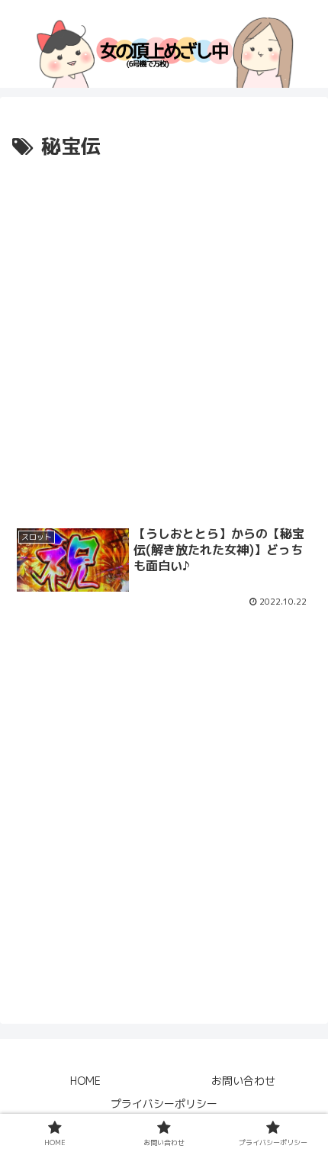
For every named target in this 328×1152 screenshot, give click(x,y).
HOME (85, 1080)
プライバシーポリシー (164, 1103)
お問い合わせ (243, 1080)
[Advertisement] (164, 335)
